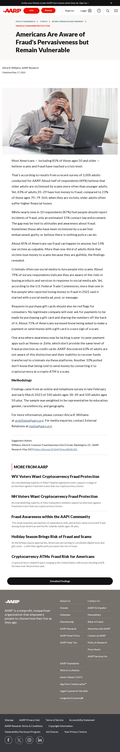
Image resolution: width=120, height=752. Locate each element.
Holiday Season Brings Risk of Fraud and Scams (51, 536)
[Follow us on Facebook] (8, 740)
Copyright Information (60, 725)
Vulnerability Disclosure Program (22, 731)
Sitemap (9, 719)
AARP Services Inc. (98, 656)
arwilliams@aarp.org (29, 420)
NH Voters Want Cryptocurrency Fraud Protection (55, 496)
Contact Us (94, 600)
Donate (64, 607)
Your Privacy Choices (75, 731)
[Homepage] (12, 10)
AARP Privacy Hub (29, 719)
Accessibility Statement (82, 719)
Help (98, 10)
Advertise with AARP (99, 628)
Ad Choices (52, 731)
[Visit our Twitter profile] (19, 740)
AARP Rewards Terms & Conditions (24, 725)
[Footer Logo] (24, 601)
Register (69, 10)
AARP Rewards (68, 628)
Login (84, 10)
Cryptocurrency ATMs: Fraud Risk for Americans (53, 556)
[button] (107, 11)
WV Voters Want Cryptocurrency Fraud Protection (55, 476)
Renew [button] (48, 10)
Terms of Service (54, 719)
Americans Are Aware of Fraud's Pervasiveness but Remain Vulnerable (52, 42)
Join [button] (31, 10)
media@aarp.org (40, 426)
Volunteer (65, 614)
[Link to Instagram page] (29, 740)
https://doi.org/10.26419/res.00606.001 (55, 449)
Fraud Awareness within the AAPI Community (51, 516)
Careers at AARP (97, 635)
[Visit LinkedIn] (40, 740)
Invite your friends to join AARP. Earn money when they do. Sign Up (54, 3)
